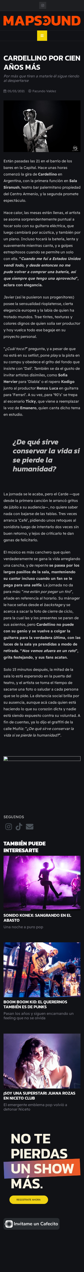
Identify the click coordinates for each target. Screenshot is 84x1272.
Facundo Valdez (44, 91)
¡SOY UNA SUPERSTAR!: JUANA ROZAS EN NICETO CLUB (39, 1095)
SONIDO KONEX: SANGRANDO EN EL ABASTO (37, 917)
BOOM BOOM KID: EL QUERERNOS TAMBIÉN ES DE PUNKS (35, 1004)
